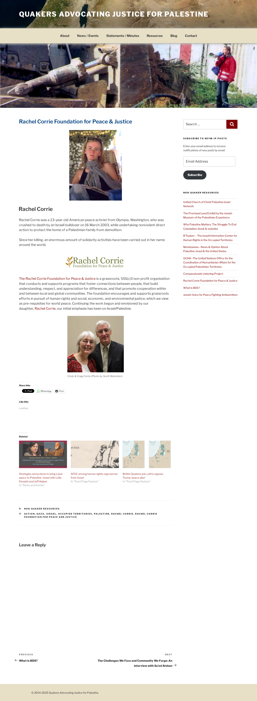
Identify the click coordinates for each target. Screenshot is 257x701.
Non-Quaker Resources (42, 508)
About (64, 36)
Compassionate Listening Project (203, 273)
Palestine (101, 513)
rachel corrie (122, 513)
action (29, 513)
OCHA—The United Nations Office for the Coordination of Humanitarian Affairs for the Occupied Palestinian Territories (209, 262)
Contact (191, 36)
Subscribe (195, 175)
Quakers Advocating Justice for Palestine (114, 14)
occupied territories (75, 513)
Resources (155, 36)
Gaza (40, 513)
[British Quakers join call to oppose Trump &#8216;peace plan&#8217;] (147, 454)
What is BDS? (191, 287)
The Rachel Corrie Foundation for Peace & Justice (57, 279)
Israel (51, 513)
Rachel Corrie (36, 209)
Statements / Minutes (122, 36)
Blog (173, 36)
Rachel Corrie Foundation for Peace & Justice (210, 280)
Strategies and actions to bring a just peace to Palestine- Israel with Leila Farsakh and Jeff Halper (40, 477)
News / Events (88, 36)
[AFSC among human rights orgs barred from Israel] (95, 454)
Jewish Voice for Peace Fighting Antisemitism (210, 294)
